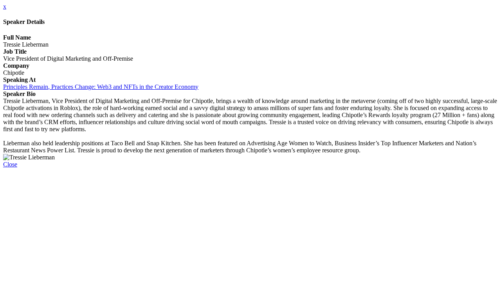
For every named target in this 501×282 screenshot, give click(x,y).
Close (10, 164)
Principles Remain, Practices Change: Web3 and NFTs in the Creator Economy (100, 86)
